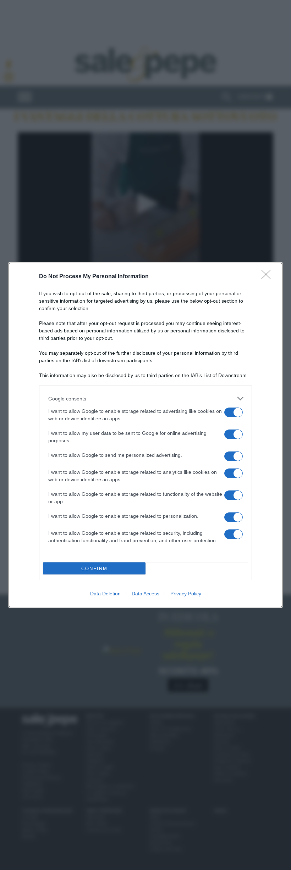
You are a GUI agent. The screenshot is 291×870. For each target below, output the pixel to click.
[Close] (268, 277)
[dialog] (145, 435)
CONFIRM (94, 568)
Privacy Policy (185, 593)
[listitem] (145, 398)
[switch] (233, 412)
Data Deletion (105, 593)
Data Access (145, 593)
